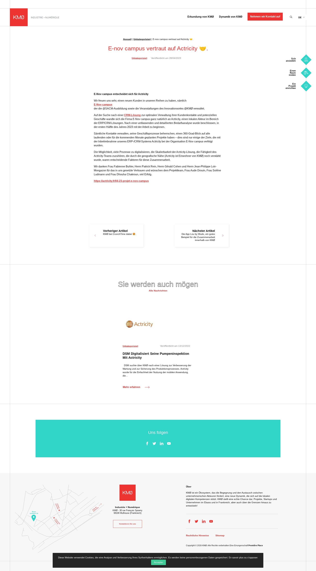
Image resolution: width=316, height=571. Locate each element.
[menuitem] (301, 17)
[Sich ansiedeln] (306, 59)
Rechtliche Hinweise (197, 535)
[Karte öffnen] (59, 519)
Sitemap (219, 535)
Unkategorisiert (142, 39)
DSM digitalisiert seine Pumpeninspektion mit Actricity (156, 355)
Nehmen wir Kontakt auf (265, 16)
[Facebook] (147, 443)
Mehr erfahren (131, 387)
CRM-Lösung (132, 115)
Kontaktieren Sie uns (127, 524)
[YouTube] (169, 443)
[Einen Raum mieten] (306, 72)
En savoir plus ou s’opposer (243, 557)
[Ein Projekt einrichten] (306, 86)
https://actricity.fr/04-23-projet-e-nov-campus (121, 181)
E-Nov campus (103, 104)
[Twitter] (154, 443)
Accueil (127, 39)
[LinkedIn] (161, 443)
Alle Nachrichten (158, 290)
